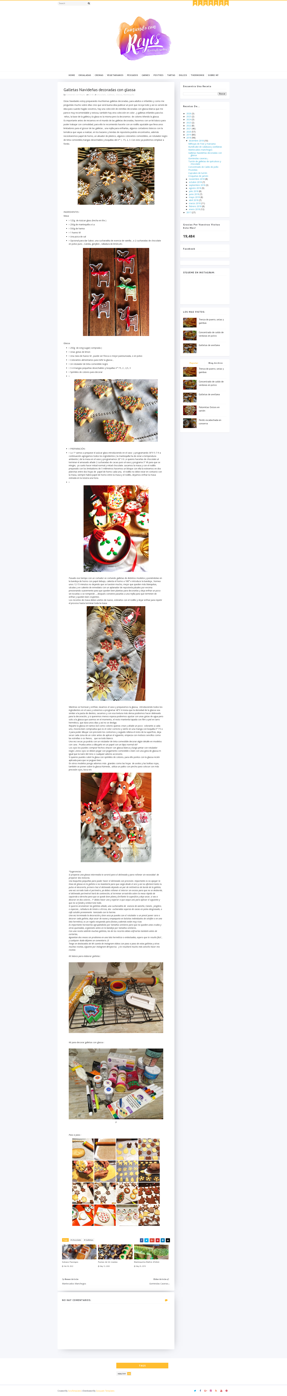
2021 (189, 128)
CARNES (146, 75)
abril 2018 (194, 200)
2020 (189, 131)
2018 (189, 137)
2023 (189, 122)
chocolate (101, 94)
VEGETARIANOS (115, 75)
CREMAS (99, 75)
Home (72, 75)
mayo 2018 (194, 197)
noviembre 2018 (197, 179)
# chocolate (76, 1240)
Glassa (119, 94)
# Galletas (88, 1240)
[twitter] (195, 3)
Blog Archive (216, 363)
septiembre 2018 (197, 185)
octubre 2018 (195, 182)
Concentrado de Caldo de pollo (203, 166)
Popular (194, 363)
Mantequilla (128, 94)
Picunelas (192, 169)
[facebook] (200, 3)
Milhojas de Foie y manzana (202, 143)
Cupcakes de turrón (197, 173)
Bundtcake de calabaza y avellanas (205, 146)
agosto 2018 (195, 188)
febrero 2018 (195, 206)
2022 (189, 125)
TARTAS (171, 75)
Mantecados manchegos (200, 149)
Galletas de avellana (209, 345)
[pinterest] (226, 3)
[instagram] (211, 3)
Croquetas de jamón (198, 176)
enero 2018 (195, 209)
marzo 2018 (195, 203)
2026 (189, 113)
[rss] (216, 3)
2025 (189, 116)
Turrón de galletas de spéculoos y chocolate (204, 162)
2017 (189, 212)
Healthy (122, 1374)
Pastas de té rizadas (108, 1262)
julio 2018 (194, 191)
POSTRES (159, 75)
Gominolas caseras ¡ (198, 158)
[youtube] (221, 3)
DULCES (183, 75)
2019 (189, 134)
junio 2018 (194, 194)
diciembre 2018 (196, 140)
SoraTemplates (74, 1390)
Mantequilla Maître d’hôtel (146, 1262)
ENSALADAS (85, 75)
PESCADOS (132, 75)
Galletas (111, 94)
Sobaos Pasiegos (70, 1262)
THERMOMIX (197, 75)
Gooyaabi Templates (105, 1390)
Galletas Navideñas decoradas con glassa (205, 154)
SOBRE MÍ (213, 75)
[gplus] (205, 3)
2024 (189, 119)
